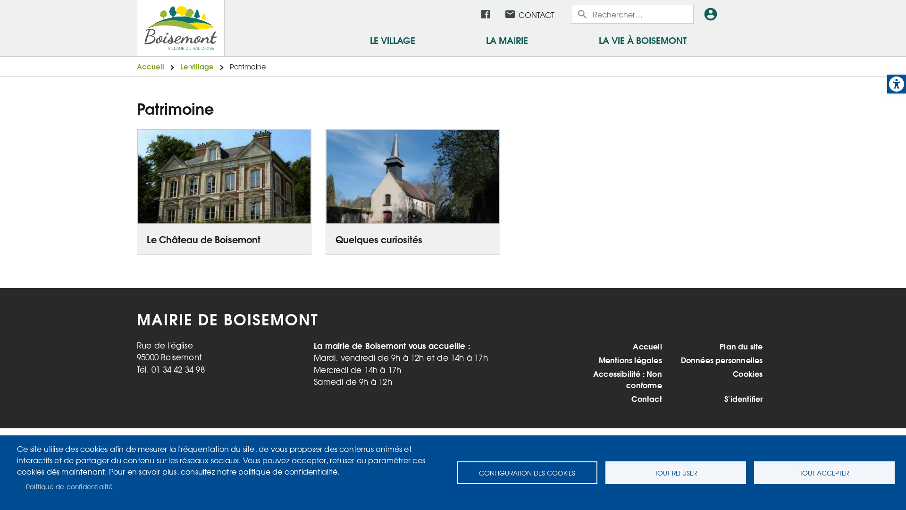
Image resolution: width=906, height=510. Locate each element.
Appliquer (583, 14)
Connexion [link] (712, 14)
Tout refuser (676, 472)
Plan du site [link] (741, 346)
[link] (896, 84)
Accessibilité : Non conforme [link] (627, 379)
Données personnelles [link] (722, 360)
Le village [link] (392, 40)
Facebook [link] (485, 14)
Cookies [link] (748, 373)
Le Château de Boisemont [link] (203, 239)
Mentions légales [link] (630, 360)
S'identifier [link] (743, 398)
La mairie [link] (507, 40)
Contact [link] (536, 14)
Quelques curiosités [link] (379, 239)
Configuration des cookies (527, 472)
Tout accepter (824, 472)
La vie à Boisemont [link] (643, 40)
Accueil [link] (150, 66)
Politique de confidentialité (69, 486)
